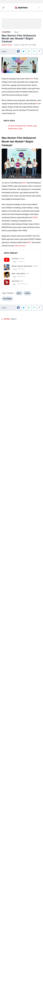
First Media (7, 299)
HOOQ (34, 217)
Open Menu (4, 7)
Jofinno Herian (7, 45)
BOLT (24, 183)
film (31, 79)
